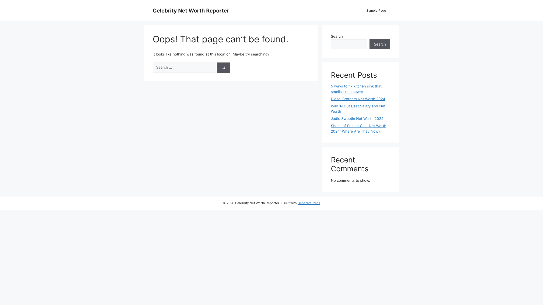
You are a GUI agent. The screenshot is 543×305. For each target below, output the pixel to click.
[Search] (223, 67)
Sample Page (376, 10)
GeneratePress (309, 203)
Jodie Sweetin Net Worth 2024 (357, 118)
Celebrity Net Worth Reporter (191, 10)
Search (337, 36)
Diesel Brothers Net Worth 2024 (358, 99)
